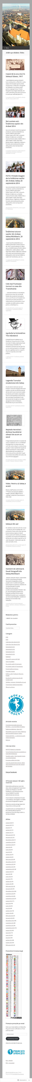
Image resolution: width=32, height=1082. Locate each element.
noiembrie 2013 (10, 923)
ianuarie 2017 (9, 837)
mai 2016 (8, 852)
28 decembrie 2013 (10, 545)
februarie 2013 (9, 945)
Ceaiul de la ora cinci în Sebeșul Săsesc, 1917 (15, 75)
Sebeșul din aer (12, 524)
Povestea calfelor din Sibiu (13, 760)
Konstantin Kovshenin (18, 1074)
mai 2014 (8, 908)
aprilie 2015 (9, 881)
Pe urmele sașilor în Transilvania (15, 260)
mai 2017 (8, 827)
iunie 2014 (8, 906)
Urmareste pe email (12, 1038)
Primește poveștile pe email (15, 1023)
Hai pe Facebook (11, 772)
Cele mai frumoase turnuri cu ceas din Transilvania (14, 286)
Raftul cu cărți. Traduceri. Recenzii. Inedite (16, 460)
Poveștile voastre (10, 671)
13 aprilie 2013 (9, 603)
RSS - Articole (9, 1060)
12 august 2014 (9, 260)
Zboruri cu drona (16, 501)
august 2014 (9, 901)
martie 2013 (9, 942)
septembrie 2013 (10, 928)
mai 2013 (8, 937)
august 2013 (9, 930)
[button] (16, 704)
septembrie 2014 (10, 898)
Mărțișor (8, 740)
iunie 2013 (8, 935)
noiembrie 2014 (10, 893)
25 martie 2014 (9, 459)
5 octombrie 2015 (10, 97)
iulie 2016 (8, 847)
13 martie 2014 (9, 500)
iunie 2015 (8, 876)
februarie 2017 (9, 835)
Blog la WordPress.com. (12, 1072)
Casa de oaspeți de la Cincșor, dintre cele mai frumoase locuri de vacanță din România (15, 764)
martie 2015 (9, 884)
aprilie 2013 (9, 940)
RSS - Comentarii (10, 1063)
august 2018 (9, 823)
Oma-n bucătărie (18, 459)
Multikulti (17, 260)
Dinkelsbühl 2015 (10, 652)
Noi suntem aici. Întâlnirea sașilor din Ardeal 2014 (14, 123)
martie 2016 (9, 857)
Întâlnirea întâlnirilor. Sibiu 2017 (14, 729)
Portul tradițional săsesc (12, 669)
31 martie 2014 (9, 405)
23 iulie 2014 (9, 308)
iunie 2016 (8, 849)
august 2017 (9, 825)
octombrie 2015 (10, 867)
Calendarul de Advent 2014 (13, 644)
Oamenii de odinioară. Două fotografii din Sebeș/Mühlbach (15, 571)
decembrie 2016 (10, 840)
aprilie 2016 (9, 854)
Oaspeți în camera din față (13, 659)
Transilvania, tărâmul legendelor (14, 310)
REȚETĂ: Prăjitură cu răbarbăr (13, 749)
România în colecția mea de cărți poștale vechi (15, 98)
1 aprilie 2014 (9, 356)
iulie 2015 (8, 874)
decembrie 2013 (10, 920)
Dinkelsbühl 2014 (10, 649)
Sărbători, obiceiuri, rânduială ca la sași (14, 152)
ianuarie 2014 (9, 918)
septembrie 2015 (10, 869)
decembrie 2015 (10, 862)
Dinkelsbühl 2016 (10, 654)
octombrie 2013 (10, 925)
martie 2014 (9, 913)
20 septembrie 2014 (11, 207)
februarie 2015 (9, 886)
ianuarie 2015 (9, 889)
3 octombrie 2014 (10, 150)
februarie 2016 (9, 859)
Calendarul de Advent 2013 (13, 642)
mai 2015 (8, 879)
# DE (7, 637)
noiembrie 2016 (10, 842)
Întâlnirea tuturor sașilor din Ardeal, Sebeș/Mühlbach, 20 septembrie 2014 (14, 235)
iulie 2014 (8, 903)
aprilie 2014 (9, 911)
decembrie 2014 (10, 891)
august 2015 (9, 871)
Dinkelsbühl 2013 (10, 647)
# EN (7, 639)
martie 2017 (9, 832)
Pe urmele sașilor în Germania (13, 664)
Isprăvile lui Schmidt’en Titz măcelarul (15, 334)
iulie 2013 (8, 933)
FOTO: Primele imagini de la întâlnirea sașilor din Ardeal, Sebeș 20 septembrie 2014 (15, 179)
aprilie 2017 (9, 830)
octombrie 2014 (10, 896)
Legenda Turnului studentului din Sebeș (15, 381)
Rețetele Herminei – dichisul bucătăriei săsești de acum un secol (14, 433)
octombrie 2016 (10, 845)
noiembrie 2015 (10, 864)
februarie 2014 (9, 915)
